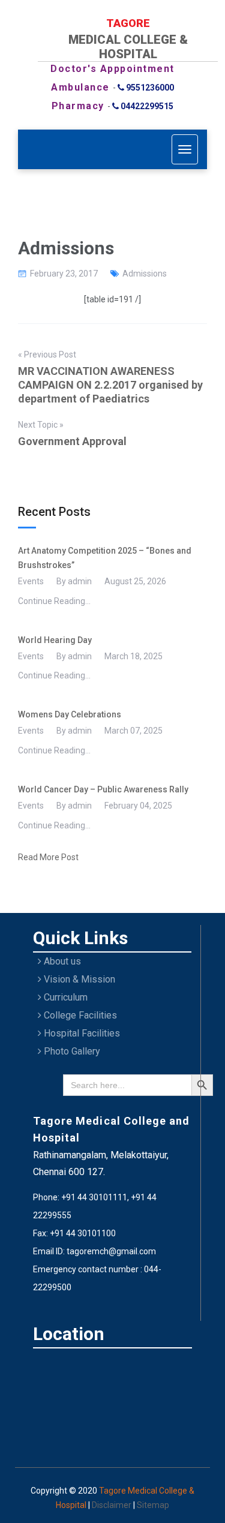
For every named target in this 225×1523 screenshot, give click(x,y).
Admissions (144, 273)
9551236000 (149, 87)
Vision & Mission (78, 979)
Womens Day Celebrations (69, 714)
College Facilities (79, 1015)
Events (31, 581)
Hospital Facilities (80, 1033)
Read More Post (48, 857)
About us (61, 961)
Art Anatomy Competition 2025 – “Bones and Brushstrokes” (104, 558)
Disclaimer (112, 1505)
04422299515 (146, 106)
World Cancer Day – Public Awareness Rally (103, 789)
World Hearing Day (55, 640)
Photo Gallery (70, 1051)
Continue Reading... (54, 601)
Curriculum (64, 997)
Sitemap (153, 1505)
